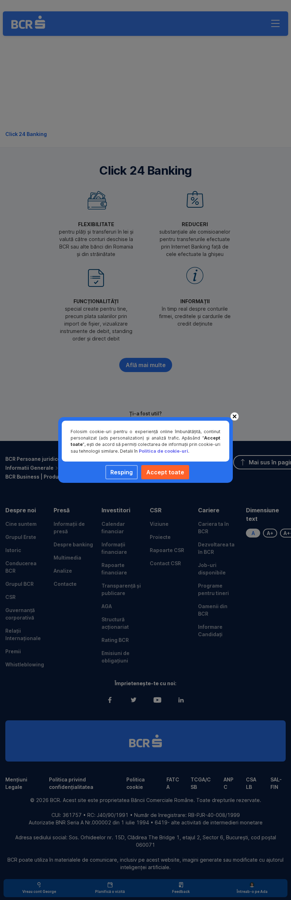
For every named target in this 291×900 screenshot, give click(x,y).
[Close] (234, 416)
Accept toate (165, 472)
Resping (121, 472)
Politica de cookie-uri (163, 451)
